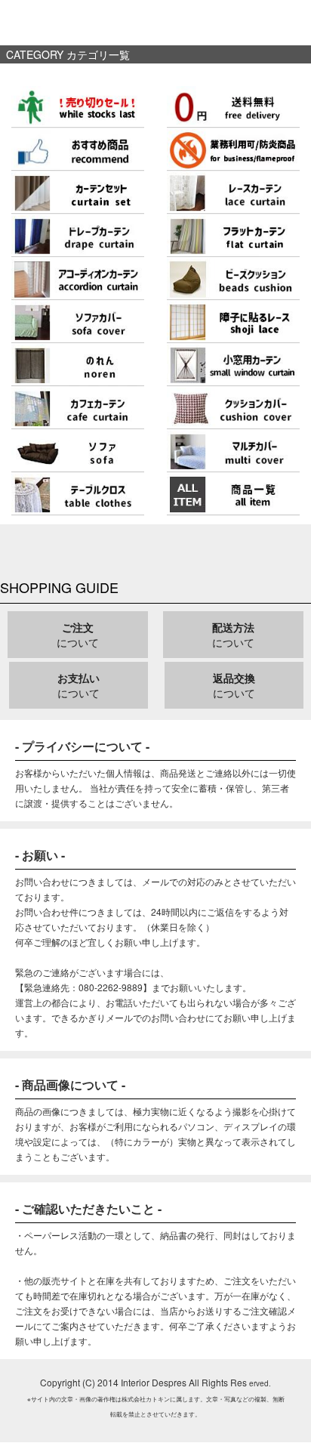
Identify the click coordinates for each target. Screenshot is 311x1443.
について (78, 635)
